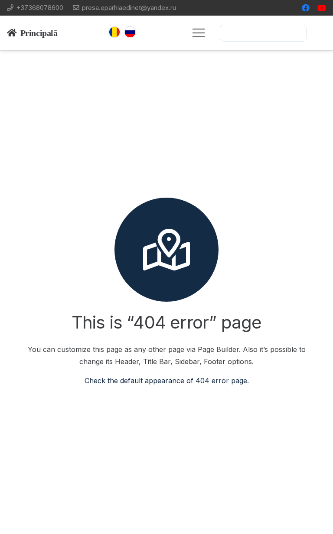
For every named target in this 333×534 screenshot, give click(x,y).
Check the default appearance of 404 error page (166, 380)
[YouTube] (321, 8)
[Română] (114, 32)
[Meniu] (198, 33)
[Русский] (130, 32)
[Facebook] (306, 8)
